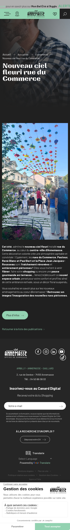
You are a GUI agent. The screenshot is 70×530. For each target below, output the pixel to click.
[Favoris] (55, 14)
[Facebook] (38, 352)
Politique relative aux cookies (21, 475)
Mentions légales (26, 471)
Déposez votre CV (32, 439)
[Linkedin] (54, 352)
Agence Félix (35, 479)
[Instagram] (46, 352)
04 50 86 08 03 (38, 379)
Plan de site (43, 471)
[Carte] (17, 13)
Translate (45, 462)
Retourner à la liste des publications (22, 329)
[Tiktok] (63, 357)
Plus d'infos (13, 315)
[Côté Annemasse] (36, 14)
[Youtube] (62, 352)
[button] (61, 406)
